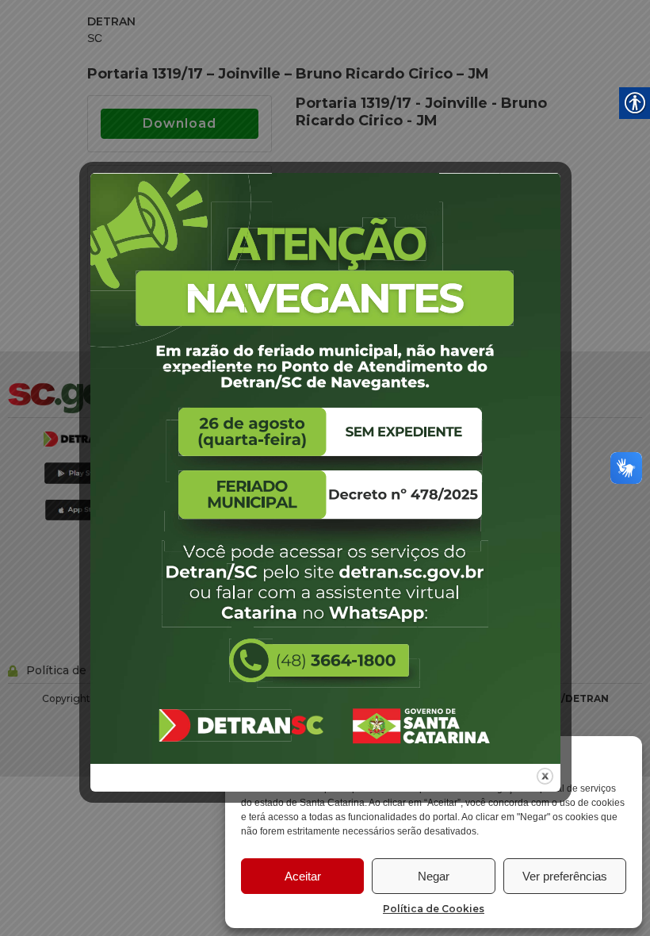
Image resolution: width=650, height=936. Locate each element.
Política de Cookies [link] (433, 909)
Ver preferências (564, 876)
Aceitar (303, 876)
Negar (433, 876)
